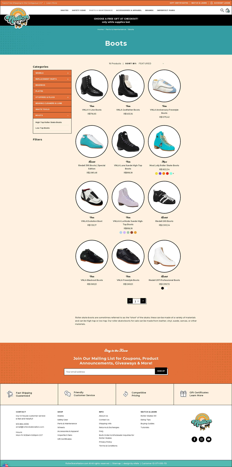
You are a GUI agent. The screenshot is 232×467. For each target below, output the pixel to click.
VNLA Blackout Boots (92, 280)
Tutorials (145, 427)
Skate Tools (43, 109)
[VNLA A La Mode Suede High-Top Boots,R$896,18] (128, 197)
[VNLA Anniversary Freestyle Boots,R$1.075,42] (164, 86)
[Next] (143, 300)
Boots (39, 115)
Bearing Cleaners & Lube (49, 103)
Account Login (222, 3)
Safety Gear (79, 10)
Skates (64, 10)
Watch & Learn (199, 3)
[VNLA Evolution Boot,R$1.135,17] (92, 197)
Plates (39, 91)
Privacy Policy (105, 442)
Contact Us (104, 420)
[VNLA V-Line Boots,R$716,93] (92, 86)
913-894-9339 (22, 424)
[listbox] (151, 63)
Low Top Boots (43, 128)
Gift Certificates (179, 3)
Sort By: (131, 63)
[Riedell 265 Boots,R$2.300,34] (164, 197)
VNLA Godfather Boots (128, 110)
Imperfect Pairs (166, 10)
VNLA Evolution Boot (91, 221)
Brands (149, 10)
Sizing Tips (146, 420)
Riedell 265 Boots (164, 221)
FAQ (101, 431)
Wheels (40, 73)
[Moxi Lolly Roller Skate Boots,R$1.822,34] (164, 141)
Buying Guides (147, 423)
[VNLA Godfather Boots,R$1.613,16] (128, 86)
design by (128, 463)
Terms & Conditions (108, 446)
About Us (103, 416)
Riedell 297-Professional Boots (164, 280)
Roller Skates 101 (148, 416)
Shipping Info (105, 423)
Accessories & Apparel (129, 10)
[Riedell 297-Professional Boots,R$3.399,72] (164, 256)
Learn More (51, 3)
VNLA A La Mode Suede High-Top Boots (128, 223)
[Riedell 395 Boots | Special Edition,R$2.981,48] (92, 141)
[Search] (222, 10)
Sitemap (116, 463)
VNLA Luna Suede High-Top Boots (128, 167)
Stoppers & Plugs (45, 97)
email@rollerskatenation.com (30, 427)
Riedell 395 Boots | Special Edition (91, 167)
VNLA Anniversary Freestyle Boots (164, 111)
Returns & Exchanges (109, 427)
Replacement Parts (46, 79)
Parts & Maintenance (101, 10)
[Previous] (130, 300)
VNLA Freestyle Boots (128, 280)
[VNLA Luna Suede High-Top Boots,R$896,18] (128, 141)
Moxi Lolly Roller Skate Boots (164, 165)
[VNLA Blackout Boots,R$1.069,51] (92, 256)
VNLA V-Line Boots (92, 110)
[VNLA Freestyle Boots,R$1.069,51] (128, 256)
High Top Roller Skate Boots (49, 122)
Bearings (40, 85)
